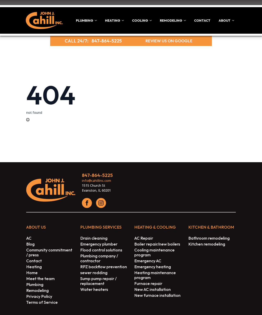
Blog (30, 244)
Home (32, 272)
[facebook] (87, 203)
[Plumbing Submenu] (97, 20)
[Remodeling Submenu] (186, 20)
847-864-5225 (106, 41)
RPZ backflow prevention (103, 266)
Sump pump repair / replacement (98, 281)
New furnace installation (157, 295)
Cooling (140, 20)
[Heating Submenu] (124, 20)
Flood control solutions (101, 250)
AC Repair (143, 238)
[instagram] (101, 203)
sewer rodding (93, 272)
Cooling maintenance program (154, 252)
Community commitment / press (49, 252)
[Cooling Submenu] (152, 20)
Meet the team (40, 278)
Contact (202, 20)
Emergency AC (147, 260)
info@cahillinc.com (96, 180)
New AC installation (152, 289)
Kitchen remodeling (206, 244)
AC (29, 238)
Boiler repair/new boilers (157, 244)
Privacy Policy (39, 296)
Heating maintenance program (155, 275)
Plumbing (84, 20)
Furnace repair (148, 283)
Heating (112, 20)
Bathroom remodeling (209, 238)
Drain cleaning (93, 238)
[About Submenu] (234, 20)
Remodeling (171, 20)
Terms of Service (42, 302)
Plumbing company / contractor (99, 258)
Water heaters (94, 289)
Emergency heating (152, 266)
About (224, 20)
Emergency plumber (98, 244)
